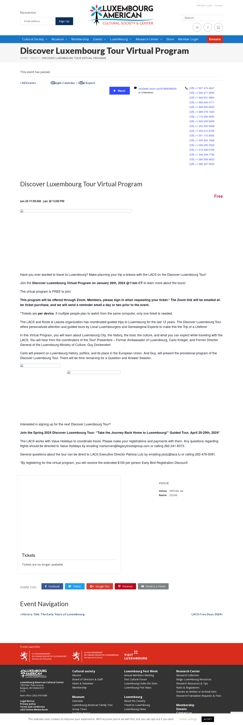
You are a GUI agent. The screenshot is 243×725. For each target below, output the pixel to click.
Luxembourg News (135, 709)
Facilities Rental (81, 713)
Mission (76, 675)
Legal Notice (27, 701)
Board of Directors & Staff (87, 679)
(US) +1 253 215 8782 (201, 131)
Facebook (54, 586)
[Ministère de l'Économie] (43, 656)
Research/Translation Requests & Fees (198, 695)
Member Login (204, 5)
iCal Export (88, 82)
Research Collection (187, 675)
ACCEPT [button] (208, 719)
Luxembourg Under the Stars (140, 683)
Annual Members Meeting (139, 675)
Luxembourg (119, 39)
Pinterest (127, 586)
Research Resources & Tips (192, 683)
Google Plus (102, 586)
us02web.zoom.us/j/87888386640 (157, 88)
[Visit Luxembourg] (135, 655)
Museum (58, 39)
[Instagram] (218, 27)
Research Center (147, 39)
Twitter (77, 586)
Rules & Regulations (187, 687)
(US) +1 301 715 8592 (201, 135)
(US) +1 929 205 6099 (201, 121)
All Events (29, 82)
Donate (215, 39)
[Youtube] (197, 27)
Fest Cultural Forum (135, 679)
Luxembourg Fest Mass (137, 687)
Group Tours (79, 709)
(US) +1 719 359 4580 (201, 116)
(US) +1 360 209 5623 (201, 159)
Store (170, 39)
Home (24, 58)
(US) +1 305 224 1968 (201, 140)
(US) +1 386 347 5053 (201, 164)
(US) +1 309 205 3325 (201, 145)
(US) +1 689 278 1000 (201, 111)
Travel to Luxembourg (137, 705)
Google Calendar (63, 82)
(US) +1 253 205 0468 (201, 126)
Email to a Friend (155, 586)
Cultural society (83, 671)
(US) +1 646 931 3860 (201, 97)
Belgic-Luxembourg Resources (194, 679)
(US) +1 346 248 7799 (201, 154)
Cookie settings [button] (188, 719)
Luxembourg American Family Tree (92, 705)
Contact (219, 5)
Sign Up (64, 21)
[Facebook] (207, 27)
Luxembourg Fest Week (141, 671)
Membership (80, 39)
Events (97, 39)
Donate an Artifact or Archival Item (196, 691)
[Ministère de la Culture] (95, 656)
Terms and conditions (32, 706)
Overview (77, 701)
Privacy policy (28, 703)
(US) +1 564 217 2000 (201, 92)
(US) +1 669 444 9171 (201, 102)
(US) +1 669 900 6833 (201, 107)
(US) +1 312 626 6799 (201, 149)
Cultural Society (33, 39)
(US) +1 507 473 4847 (201, 88)
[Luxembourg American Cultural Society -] (121, 15)
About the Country (134, 701)
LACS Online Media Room (34, 709)
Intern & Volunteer (82, 683)
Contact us (184, 713)
